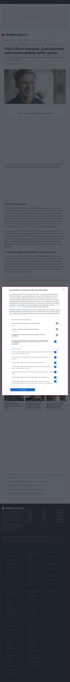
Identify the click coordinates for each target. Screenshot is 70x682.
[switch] (56, 323)
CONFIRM (23, 389)
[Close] (64, 290)
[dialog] (35, 341)
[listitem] (35, 319)
